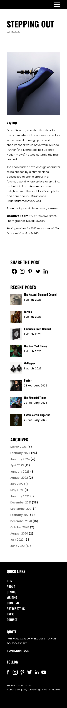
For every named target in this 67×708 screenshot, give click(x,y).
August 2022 (19, 478)
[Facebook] (14, 271)
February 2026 (20, 453)
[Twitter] (37, 271)
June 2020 (17, 546)
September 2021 (21, 509)
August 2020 (19, 533)
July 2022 (16, 484)
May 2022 (17, 490)
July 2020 (17, 539)
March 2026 (18, 447)
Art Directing (16, 608)
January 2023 (19, 471)
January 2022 (19, 496)
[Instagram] (22, 271)
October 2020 (19, 527)
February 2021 (19, 515)
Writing (12, 597)
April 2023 (17, 465)
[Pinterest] (30, 271)
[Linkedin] (45, 271)
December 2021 (20, 502)
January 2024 (20, 459)
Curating (13, 603)
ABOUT (11, 586)
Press (10, 614)
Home (10, 581)
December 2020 (21, 521)
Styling (11, 592)
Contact (12, 619)
